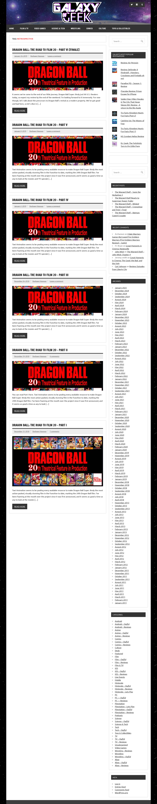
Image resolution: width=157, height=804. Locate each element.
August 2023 (120, 326)
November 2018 (122, 485)
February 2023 (121, 343)
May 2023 (119, 335)
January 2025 (121, 287)
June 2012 (119, 552)
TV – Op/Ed (120, 739)
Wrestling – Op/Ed (123, 756)
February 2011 (121, 600)
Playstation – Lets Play (124, 706)
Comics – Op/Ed (122, 641)
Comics (89, 28)
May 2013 (119, 520)
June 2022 (119, 364)
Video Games (40, 28)
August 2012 (120, 547)
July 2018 (119, 497)
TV (116, 736)
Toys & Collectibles (121, 28)
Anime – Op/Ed (121, 633)
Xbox (117, 759)
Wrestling (75, 28)
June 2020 (119, 435)
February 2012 (121, 564)
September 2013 (122, 508)
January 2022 (121, 379)
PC (116, 694)
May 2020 (119, 438)
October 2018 (121, 488)
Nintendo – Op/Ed (123, 686)
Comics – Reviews (122, 644)
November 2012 (122, 538)
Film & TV (24, 28)
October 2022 (121, 352)
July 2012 (119, 550)
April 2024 (119, 305)
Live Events (120, 677)
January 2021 (121, 414)
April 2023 (119, 337)
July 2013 (119, 514)
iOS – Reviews (121, 674)
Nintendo (119, 683)
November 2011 (122, 573)
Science (118, 718)
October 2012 (121, 541)
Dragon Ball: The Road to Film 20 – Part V (39, 125)
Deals (117, 650)
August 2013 (120, 511)
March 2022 (120, 373)
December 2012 (122, 535)
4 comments (54, 356)
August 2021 (120, 393)
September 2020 (122, 426)
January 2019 (121, 479)
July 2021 (119, 396)
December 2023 (122, 317)
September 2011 (122, 579)
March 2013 (120, 526)
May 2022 (119, 367)
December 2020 (122, 417)
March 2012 (120, 561)
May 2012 (119, 555)
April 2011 (119, 594)
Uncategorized (121, 745)
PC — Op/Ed (120, 697)
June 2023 (119, 332)
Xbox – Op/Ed (121, 762)
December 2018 (122, 482)
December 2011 (122, 570)
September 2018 (122, 491)
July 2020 (119, 432)
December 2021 (122, 382)
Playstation (120, 703)
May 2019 (119, 467)
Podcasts (119, 715)
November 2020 (122, 420)
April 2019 (119, 470)
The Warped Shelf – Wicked (127, 203)
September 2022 (122, 355)
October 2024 (121, 293)
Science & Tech (58, 28)
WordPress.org (121, 792)
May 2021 (119, 402)
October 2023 (121, 323)
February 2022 (121, 376)
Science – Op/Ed (122, 721)
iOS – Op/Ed (120, 671)
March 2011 (120, 597)
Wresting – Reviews (123, 750)
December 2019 (122, 452)
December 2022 (122, 349)
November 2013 (122, 502)
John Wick (119, 251)
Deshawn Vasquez (37, 56)
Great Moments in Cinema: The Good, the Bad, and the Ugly (128, 260)
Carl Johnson (120, 266)
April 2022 (119, 370)
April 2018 (119, 499)
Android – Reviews (123, 627)
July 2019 (119, 461)
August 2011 (120, 582)
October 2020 (121, 423)
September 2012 (122, 544)
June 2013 (119, 517)
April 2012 (119, 558)
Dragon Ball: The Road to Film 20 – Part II (40, 350)
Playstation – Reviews (124, 712)
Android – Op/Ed (122, 624)
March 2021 (120, 408)
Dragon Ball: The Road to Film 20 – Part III (40, 275)
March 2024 (120, 308)
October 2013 (121, 505)
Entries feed (120, 786)
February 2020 (121, 446)
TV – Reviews (121, 742)
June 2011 (119, 588)
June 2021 (119, 399)
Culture (102, 28)
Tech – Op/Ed (120, 730)
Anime (118, 630)
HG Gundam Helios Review (132, 136)
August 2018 (120, 494)
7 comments (54, 431)
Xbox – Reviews (122, 765)
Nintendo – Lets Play (124, 691)
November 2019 (122, 455)
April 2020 (119, 441)
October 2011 (121, 576)
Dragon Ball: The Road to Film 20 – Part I (39, 425)
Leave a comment (54, 56)
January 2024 (121, 314)
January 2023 (121, 346)
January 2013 (121, 532)
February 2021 (121, 411)
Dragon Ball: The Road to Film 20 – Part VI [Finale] (45, 50)
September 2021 (122, 390)
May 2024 (119, 302)
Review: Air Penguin (129, 62)
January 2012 (121, 567)
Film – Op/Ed (120, 659)
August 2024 (120, 299)
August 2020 (120, 429)
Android (118, 621)
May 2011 (119, 591)
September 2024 (122, 296)
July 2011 (119, 585)
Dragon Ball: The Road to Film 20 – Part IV (40, 200)
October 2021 (121, 388)
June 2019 (119, 464)
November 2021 (122, 385)
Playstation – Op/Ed (123, 709)
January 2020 (121, 449)
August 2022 (120, 358)
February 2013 (121, 529)
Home (11, 28)
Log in (117, 784)
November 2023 (122, 320)
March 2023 (120, 340)
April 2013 (119, 523)
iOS (116, 668)
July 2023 (119, 329)
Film (117, 656)
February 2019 (121, 476)
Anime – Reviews (122, 636)
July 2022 (119, 361)
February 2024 (121, 311)
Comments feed (122, 789)
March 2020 (120, 443)
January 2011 (121, 603)
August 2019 (120, 458)
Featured (119, 653)
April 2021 (119, 405)
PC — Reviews (121, 700)
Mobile (118, 680)
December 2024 (122, 290)
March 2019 (120, 473)
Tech (117, 727)
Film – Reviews (121, 662)
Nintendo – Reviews (123, 689)
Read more (19, 110)
